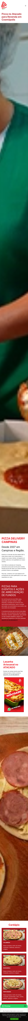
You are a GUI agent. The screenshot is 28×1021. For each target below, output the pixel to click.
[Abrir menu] (25, 6)
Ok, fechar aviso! (14, 1019)
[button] (25, 1006)
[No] (26, 1016)
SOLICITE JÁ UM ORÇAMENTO (10, 620)
